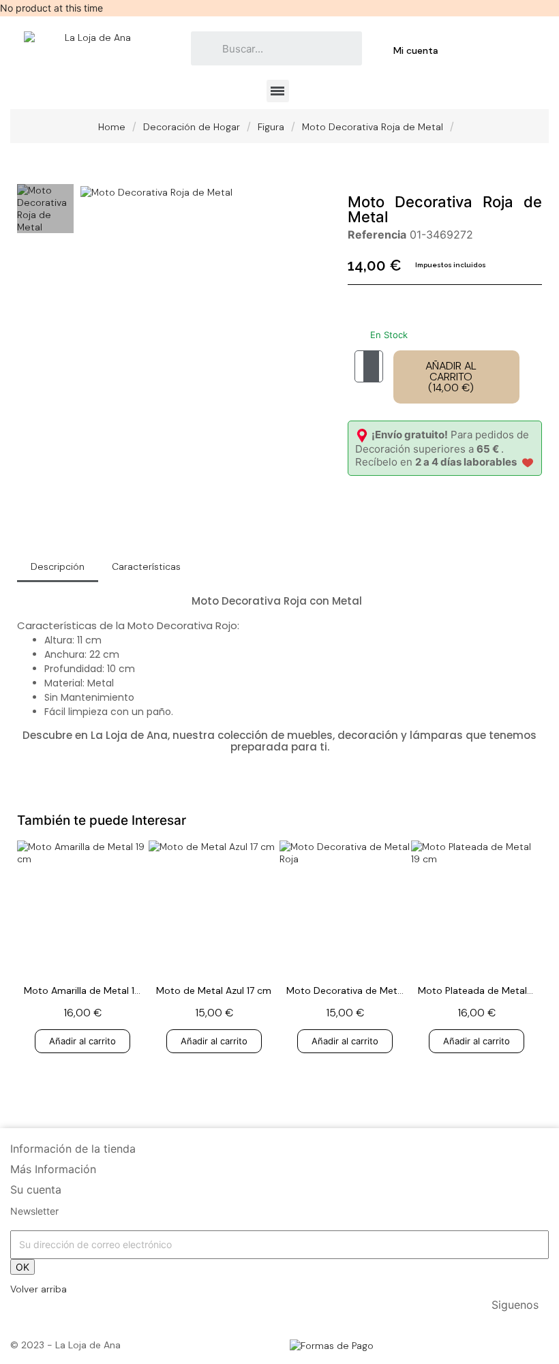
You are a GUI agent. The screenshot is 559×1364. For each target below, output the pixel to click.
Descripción (58, 566)
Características (146, 566)
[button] (92, 191)
